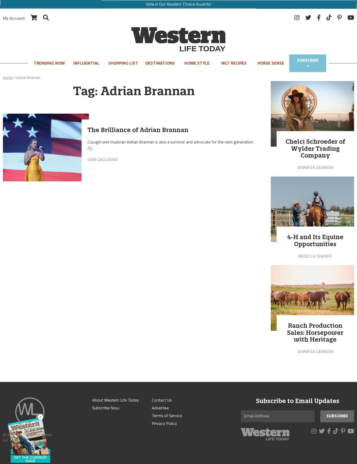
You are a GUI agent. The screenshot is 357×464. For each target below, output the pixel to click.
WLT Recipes (233, 63)
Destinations (160, 63)
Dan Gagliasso (102, 159)
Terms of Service (167, 415)
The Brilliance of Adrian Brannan (137, 130)
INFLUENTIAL (86, 63)
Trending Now (49, 63)
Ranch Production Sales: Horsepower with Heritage (315, 332)
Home (8, 78)
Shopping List (123, 63)
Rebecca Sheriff (315, 256)
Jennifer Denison (315, 167)
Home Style (197, 63)
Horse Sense (270, 63)
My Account (14, 18)
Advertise (160, 408)
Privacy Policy (164, 423)
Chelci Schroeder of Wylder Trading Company (315, 148)
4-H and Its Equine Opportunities (315, 240)
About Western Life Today (115, 400)
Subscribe (308, 60)
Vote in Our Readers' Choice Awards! (178, 4)
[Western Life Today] (178, 39)
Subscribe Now (105, 408)
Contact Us (162, 400)
